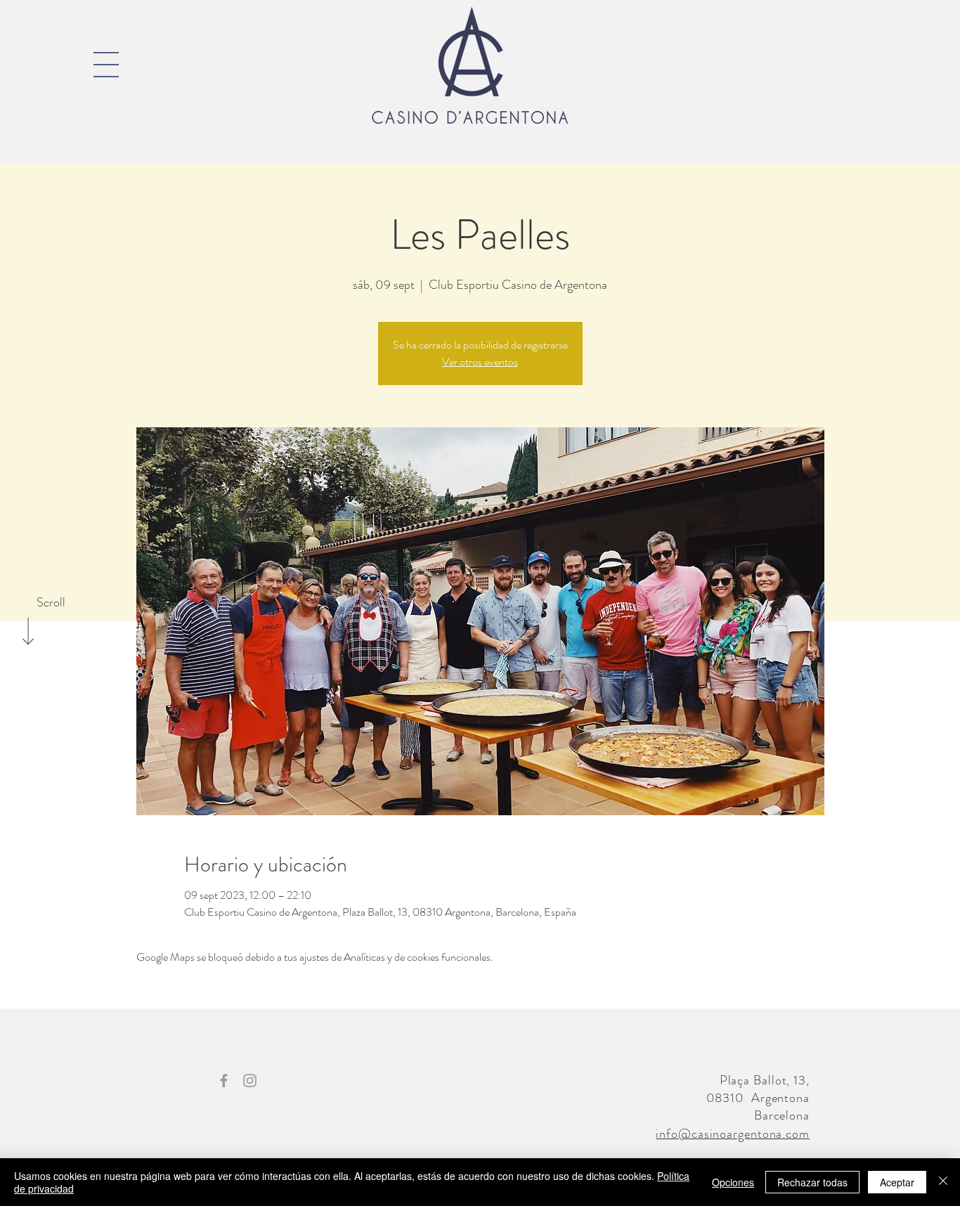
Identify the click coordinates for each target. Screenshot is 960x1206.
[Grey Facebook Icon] (224, 1080)
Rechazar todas (812, 1182)
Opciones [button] (733, 1182)
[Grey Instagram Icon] (250, 1080)
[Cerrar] (943, 1182)
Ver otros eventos (480, 362)
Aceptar (897, 1182)
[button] (106, 64)
